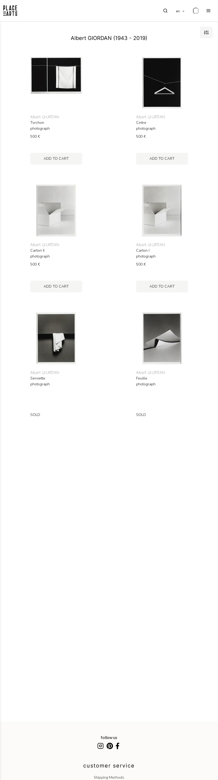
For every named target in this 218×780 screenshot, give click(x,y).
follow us (109, 737)
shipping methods (109, 777)
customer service (109, 765)
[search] (165, 11)
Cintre (141, 123)
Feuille (141, 378)
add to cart (56, 158)
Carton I (142, 250)
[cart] (195, 10)
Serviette (37, 378)
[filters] (206, 32)
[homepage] (10, 10)
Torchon (37, 123)
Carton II (37, 250)
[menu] (208, 11)
